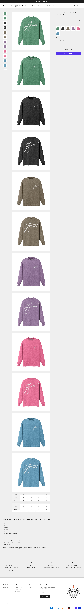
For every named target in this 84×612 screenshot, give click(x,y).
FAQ (4, 589)
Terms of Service (18, 587)
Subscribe (45, 596)
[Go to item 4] (5, 27)
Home (33, 5)
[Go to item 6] (5, 37)
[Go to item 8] (5, 46)
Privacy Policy (18, 589)
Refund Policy (18, 591)
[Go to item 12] (5, 65)
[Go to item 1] (5, 13)
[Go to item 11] (5, 61)
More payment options (68, 56)
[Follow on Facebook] (3, 603)
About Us (55, 5)
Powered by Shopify (20, 608)
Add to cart (68, 49)
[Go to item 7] (5, 42)
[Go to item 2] (5, 18)
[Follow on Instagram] (7, 603)
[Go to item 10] (5, 56)
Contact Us (5, 587)
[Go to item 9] (5, 51)
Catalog (40, 5)
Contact (47, 5)
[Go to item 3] (5, 23)
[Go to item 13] (5, 69)
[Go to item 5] (5, 32)
